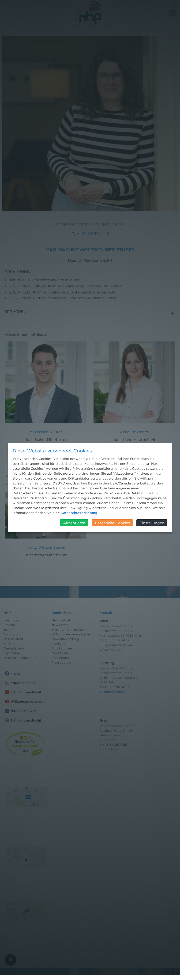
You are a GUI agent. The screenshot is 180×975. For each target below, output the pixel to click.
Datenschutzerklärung (79, 512)
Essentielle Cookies (112, 523)
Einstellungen (151, 523)
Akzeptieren (74, 523)
